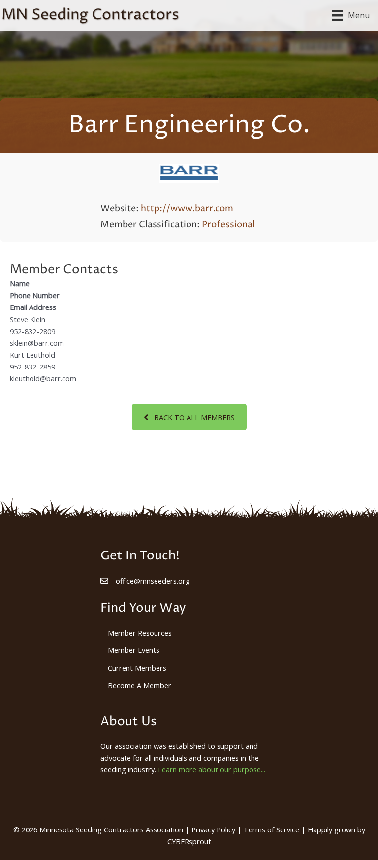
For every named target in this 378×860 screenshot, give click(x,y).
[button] (189, 417)
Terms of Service (271, 829)
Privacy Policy (213, 829)
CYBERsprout (189, 841)
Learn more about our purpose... (211, 769)
